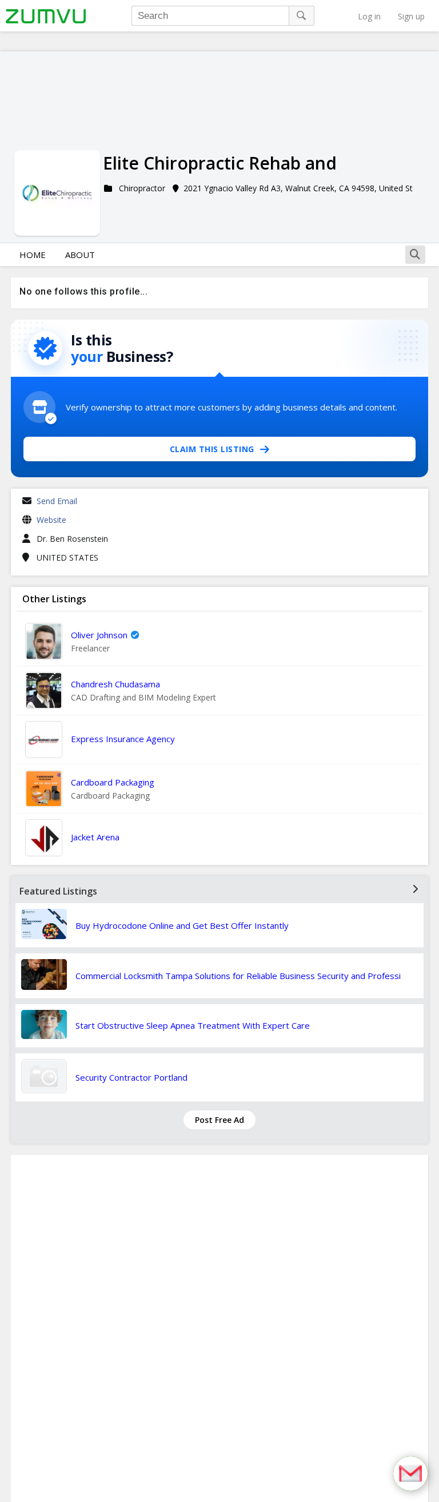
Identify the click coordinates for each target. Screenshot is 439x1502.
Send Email (57, 501)
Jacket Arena (95, 837)
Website (51, 519)
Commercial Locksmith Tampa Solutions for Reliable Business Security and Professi (238, 975)
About (80, 254)
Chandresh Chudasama (115, 684)
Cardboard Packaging (112, 782)
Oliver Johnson (99, 635)
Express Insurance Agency (123, 738)
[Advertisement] (219, 1328)
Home (32, 254)
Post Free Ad (219, 1119)
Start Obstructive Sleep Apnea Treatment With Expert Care (192, 1025)
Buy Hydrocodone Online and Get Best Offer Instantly (182, 925)
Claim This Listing (212, 449)
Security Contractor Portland (131, 1077)
